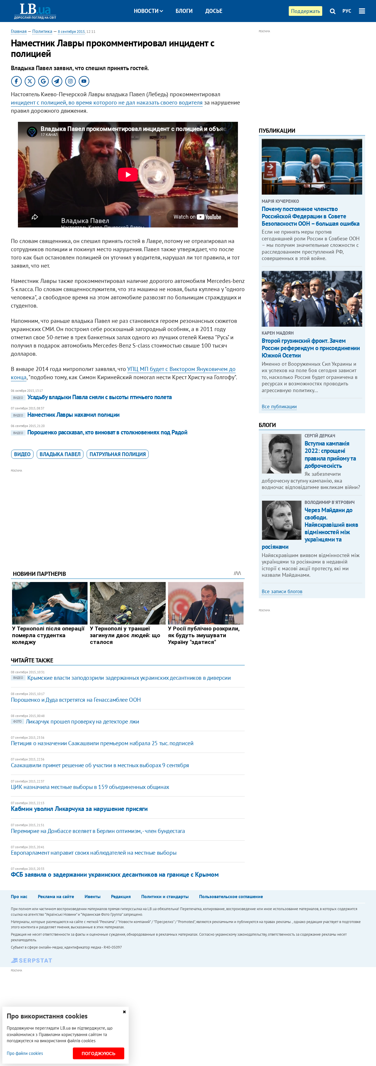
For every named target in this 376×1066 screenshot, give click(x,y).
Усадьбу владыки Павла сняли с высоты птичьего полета (92, 397)
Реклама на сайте (56, 896)
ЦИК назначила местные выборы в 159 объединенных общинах (90, 787)
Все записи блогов (282, 591)
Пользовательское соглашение (231, 896)
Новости (146, 10)
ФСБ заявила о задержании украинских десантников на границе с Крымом (115, 874)
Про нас (19, 896)
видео (22, 454)
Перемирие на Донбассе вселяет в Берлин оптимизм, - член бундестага (98, 831)
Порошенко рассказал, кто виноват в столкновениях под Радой (100, 432)
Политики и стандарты (165, 896)
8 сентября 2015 (71, 31)
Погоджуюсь (98, 1053)
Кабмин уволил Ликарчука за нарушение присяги (79, 808)
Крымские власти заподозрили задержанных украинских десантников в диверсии (122, 678)
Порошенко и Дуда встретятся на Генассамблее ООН (76, 700)
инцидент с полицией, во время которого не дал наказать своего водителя (107, 102)
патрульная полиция (118, 454)
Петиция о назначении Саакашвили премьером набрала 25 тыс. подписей (102, 743)
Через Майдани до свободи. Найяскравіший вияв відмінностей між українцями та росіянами (310, 528)
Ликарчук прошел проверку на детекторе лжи (76, 721)
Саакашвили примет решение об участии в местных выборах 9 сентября (100, 765)
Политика (42, 31)
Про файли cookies (25, 1053)
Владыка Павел (60, 454)
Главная (19, 31)
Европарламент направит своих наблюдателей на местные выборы (93, 852)
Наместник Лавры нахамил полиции (66, 415)
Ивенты (92, 896)
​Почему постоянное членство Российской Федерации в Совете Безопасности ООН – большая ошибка (310, 216)
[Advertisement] (128, 515)
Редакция (121, 896)
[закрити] (124, 1012)
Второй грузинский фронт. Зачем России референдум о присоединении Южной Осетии (311, 348)
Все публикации (279, 406)
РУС (347, 11)
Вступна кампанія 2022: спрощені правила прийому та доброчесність (330, 454)
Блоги (184, 10)
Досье (213, 10)
